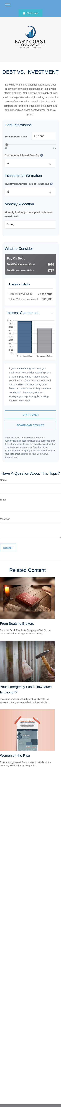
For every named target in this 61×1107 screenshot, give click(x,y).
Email (3, 499)
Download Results (30, 425)
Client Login (32, 13)
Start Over (31, 415)
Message (5, 519)
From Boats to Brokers (17, 623)
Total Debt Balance (20, 136)
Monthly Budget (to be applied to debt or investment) (28, 214)
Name (3, 480)
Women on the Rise (15, 755)
